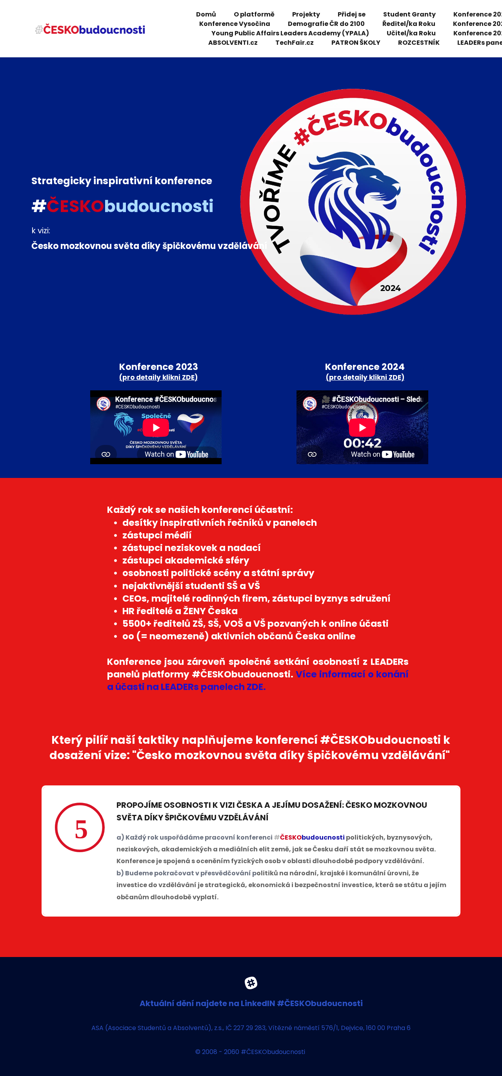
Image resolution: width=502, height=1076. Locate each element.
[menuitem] (206, 14)
